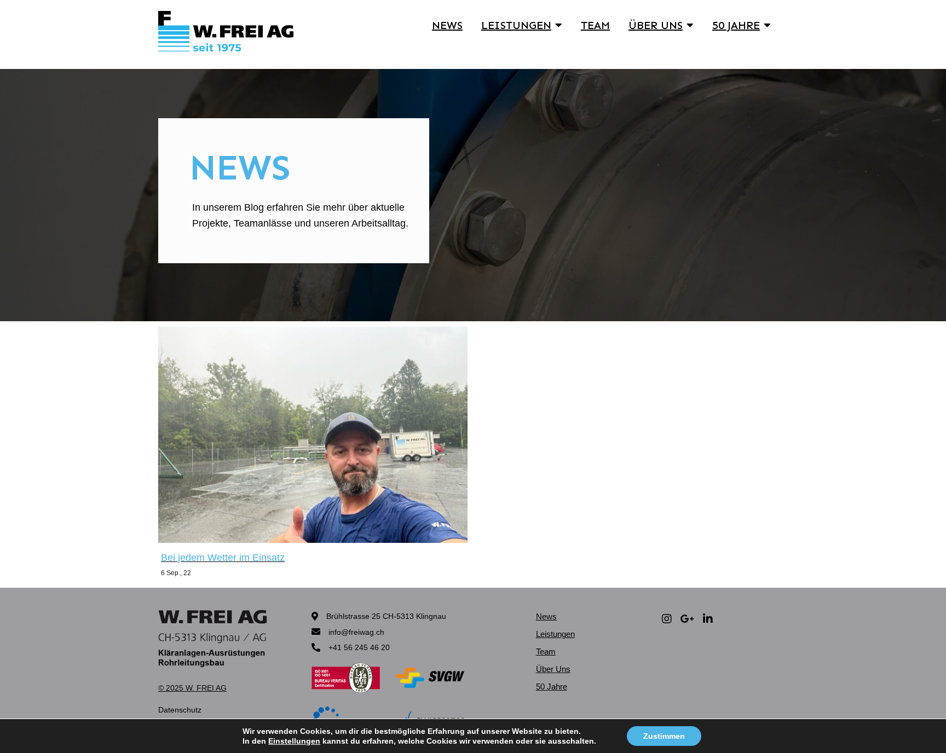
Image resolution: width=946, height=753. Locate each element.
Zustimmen (664, 736)
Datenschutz (179, 709)
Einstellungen (294, 741)
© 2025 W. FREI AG (192, 688)
